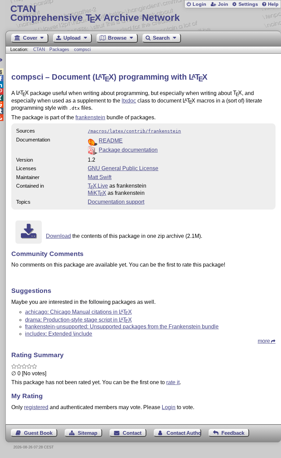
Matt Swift (99, 177)
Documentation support (116, 202)
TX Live (98, 186)
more (264, 341)
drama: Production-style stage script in (78, 320)
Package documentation (128, 150)
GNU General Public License (123, 168)
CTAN (39, 49)
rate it (173, 382)
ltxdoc (129, 101)
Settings (248, 4)
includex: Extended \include (58, 334)
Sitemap (87, 433)
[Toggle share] (2, 60)
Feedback (232, 433)
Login (199, 4)
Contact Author (184, 433)
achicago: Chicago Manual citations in (78, 312)
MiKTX (97, 193)
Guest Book (38, 433)
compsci (82, 49)
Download (58, 236)
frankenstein (90, 117)
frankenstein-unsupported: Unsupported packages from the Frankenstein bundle (122, 326)
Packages (60, 49)
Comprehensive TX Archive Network (95, 13)
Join (223, 4)
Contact (132, 433)
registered (36, 407)
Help (273, 4)
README (111, 141)
